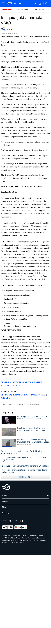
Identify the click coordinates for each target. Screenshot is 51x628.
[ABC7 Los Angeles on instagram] (16, 521)
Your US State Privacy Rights (11, 538)
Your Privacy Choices (19, 535)
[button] (3, 3)
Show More (24, 477)
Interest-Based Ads (38, 538)
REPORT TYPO (20, 394)
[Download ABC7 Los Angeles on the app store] (8, 527)
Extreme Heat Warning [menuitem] (21, 9)
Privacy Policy (6, 535)
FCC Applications (22, 540)
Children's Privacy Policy (35, 535)
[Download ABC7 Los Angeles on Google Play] (20, 527)
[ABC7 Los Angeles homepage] (9, 3)
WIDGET (5, 397)
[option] (8, 9)
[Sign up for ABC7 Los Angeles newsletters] (21, 521)
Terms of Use (26, 538)
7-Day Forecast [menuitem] (38, 9)
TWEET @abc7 (38, 394)
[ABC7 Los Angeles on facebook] (4, 521)
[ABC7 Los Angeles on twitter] (10, 521)
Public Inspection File (9, 540)
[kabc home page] (6, 487)
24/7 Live (17, 3)
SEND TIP (6, 394)
